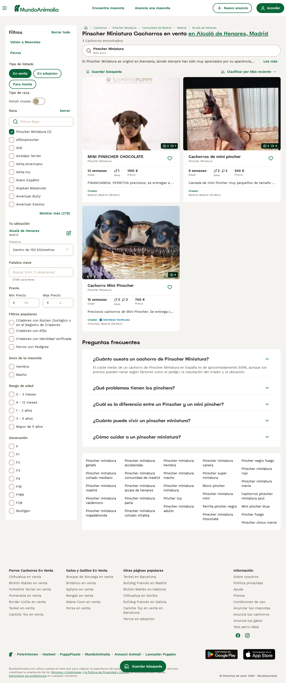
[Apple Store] (259, 654)
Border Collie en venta (27, 602)
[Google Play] (221, 654)
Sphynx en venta (79, 589)
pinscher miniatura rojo (257, 471)
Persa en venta (78, 608)
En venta (20, 73)
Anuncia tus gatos (247, 621)
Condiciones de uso (249, 602)
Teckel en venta (21, 608)
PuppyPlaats (70, 654)
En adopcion (47, 73)
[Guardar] (169, 158)
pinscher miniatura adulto (179, 508)
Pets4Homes (27, 654)
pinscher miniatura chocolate (218, 516)
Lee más (270, 61)
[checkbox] (11, 131)
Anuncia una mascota (152, 8)
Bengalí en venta (79, 596)
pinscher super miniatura (215, 475)
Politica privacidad (248, 583)
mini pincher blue (256, 506)
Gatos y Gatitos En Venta (86, 570)
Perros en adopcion (139, 619)
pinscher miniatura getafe (101, 463)
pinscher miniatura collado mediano (101, 475)
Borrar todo (60, 32)
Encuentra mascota (108, 8)
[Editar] (68, 233)
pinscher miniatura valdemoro (101, 500)
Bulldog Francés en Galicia (144, 602)
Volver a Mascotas (25, 42)
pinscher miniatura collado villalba (140, 513)
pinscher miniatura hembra (179, 463)
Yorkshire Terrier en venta (30, 589)
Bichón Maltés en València (144, 589)
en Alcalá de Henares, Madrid (228, 33)
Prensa (238, 596)
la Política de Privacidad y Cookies (106, 672)
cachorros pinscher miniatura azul (257, 496)
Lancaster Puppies (160, 654)
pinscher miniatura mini (218, 496)
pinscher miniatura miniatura (179, 488)
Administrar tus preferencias (27, 675)
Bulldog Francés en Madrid (144, 583)
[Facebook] (237, 635)
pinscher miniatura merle (257, 483)
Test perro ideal (246, 627)
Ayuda (238, 589)
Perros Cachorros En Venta (31, 570)
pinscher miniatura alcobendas (140, 463)
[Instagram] (247, 635)
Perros (15, 53)
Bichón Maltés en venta (28, 583)
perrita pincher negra (220, 506)
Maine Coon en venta (83, 602)
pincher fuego (253, 514)
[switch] (39, 101)
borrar (65, 111)
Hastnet (48, 654)
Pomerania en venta (25, 596)
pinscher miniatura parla (140, 500)
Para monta (22, 84)
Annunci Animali (128, 654)
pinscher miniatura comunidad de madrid (142, 475)
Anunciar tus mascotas (251, 608)
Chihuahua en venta (25, 577)
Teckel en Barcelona (139, 577)
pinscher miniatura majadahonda (101, 513)
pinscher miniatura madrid (101, 488)
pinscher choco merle (259, 523)
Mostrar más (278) (55, 213)
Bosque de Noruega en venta (89, 577)
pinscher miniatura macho (179, 475)
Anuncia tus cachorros (251, 614)
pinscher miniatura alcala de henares (140, 488)
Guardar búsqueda (107, 72)
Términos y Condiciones (66, 672)
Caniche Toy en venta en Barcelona (143, 610)
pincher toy (173, 498)
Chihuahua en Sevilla (140, 596)
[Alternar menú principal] (4, 8)
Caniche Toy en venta (26, 614)
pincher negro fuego (258, 461)
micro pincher (214, 486)
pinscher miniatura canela (218, 463)
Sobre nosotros (246, 577)
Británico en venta (81, 583)
